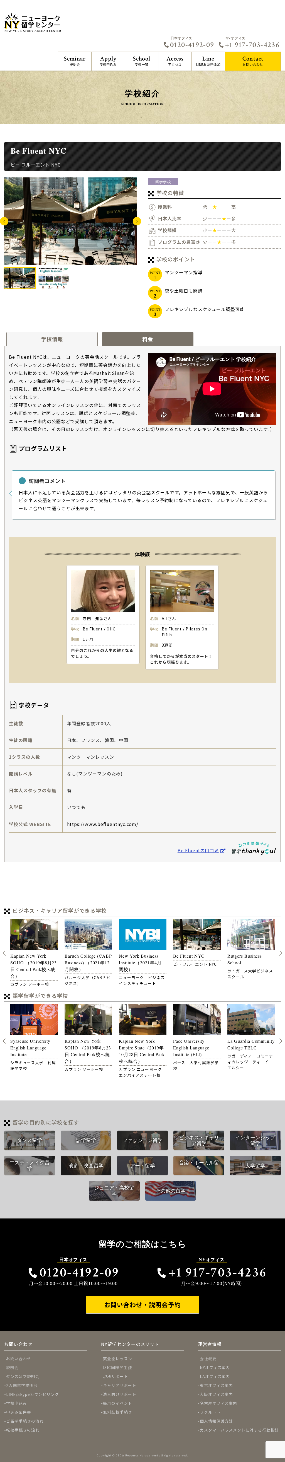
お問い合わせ (253, 61)
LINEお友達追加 (208, 61)
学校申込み (108, 61)
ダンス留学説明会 (23, 1376)
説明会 (75, 61)
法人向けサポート (119, 1394)
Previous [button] (4, 221)
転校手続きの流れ (23, 1430)
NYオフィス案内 (215, 1367)
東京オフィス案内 (216, 1385)
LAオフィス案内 (215, 1376)
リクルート (210, 1412)
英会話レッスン (117, 1358)
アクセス (174, 61)
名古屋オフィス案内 (218, 1403)
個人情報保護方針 (216, 1421)
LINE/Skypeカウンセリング (32, 1394)
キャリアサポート (119, 1385)
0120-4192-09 (192, 45)
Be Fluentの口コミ (198, 850)
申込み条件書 (18, 1412)
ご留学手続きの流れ (25, 1421)
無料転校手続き (117, 1412)
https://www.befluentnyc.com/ (103, 824)
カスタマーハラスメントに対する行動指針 (239, 1430)
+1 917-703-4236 (252, 45)
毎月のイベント (117, 1403)
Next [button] (137, 221)
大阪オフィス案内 (216, 1394)
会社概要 (208, 1358)
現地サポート (115, 1376)
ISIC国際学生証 (117, 1367)
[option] (70, 221)
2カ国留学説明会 (22, 1385)
